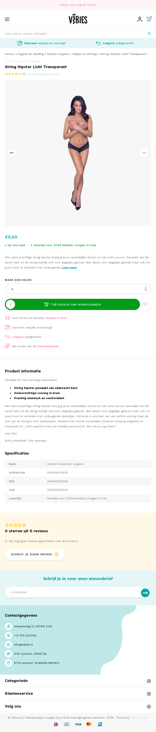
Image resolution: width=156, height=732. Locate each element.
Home (9, 54)
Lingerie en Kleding (30, 54)
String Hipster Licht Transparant (123, 54)
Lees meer (69, 267)
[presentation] (12, 153)
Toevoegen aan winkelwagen (76, 304)
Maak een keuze (18, 279)
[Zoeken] (146, 33)
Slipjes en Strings (84, 54)
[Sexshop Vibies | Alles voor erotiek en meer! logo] (78, 23)
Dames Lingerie (58, 54)
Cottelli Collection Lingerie (23, 61)
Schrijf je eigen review (44, 73)
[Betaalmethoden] (56, 724)
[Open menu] (7, 19)
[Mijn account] (139, 19)
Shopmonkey (139, 717)
